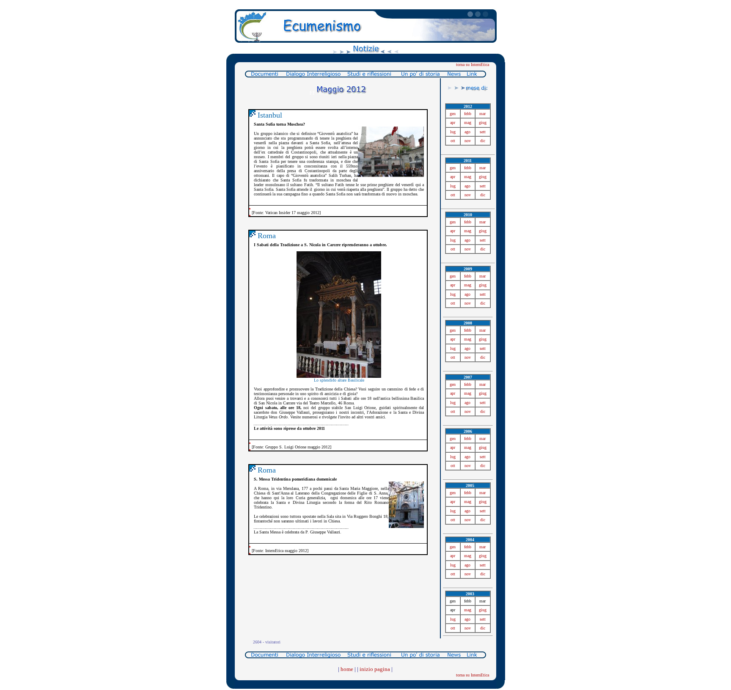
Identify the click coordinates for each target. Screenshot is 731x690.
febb (467, 113)
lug (453, 131)
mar (482, 113)
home (347, 669)
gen (453, 113)
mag (467, 122)
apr (452, 122)
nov (467, 140)
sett (483, 131)
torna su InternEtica (472, 64)
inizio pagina (375, 669)
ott (453, 140)
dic (482, 140)
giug (482, 122)
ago (467, 131)
